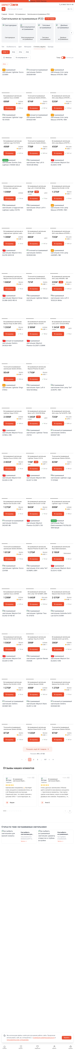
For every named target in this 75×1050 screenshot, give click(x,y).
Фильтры (9, 57)
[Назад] (26, 759)
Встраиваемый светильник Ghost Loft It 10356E (37, 232)
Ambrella (69, 642)
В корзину (9, 108)
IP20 (4, 52)
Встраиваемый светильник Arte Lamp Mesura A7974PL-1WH (61, 232)
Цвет (20, 47)
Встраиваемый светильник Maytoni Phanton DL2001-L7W (37, 547)
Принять (66, 1037)
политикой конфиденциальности (43, 1037)
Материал (27, 47)
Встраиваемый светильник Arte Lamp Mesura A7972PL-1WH (61, 97)
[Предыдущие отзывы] (65, 811)
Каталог (11, 14)
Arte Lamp (68, 101)
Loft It (45, 192)
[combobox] (40, 9)
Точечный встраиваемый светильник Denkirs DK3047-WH (61, 457)
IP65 (27, 52)
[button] (7, 64)
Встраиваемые (21, 14)
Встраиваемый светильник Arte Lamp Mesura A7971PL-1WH (61, 142)
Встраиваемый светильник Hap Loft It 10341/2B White (37, 187)
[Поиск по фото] (69, 9)
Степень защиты (40, 47)
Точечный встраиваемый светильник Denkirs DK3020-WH (37, 142)
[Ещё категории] (71, 33)
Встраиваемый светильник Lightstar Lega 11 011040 (61, 502)
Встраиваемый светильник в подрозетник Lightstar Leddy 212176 (13, 232)
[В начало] (22, 759)
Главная (4, 14)
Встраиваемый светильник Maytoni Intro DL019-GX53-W (13, 277)
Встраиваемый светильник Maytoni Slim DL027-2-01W (37, 502)
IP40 (13, 52)
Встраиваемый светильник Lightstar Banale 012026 (37, 683)
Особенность (11, 47)
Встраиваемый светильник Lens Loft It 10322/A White (61, 322)
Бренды (50, 47)
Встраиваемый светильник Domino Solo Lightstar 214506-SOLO (13, 187)
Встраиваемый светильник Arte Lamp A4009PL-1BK (61, 277)
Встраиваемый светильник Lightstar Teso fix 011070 (37, 638)
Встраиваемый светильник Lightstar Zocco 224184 (13, 593)
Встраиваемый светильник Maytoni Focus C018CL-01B (13, 457)
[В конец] (53, 759)
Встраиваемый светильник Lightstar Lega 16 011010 (13, 142)
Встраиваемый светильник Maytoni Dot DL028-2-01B (61, 683)
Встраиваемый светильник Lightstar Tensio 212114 (37, 457)
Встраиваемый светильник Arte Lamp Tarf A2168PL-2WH (37, 593)
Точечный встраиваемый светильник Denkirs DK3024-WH (13, 368)
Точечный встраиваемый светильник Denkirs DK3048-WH (61, 728)
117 (45, 759)
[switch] (63, 57)
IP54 (20, 52)
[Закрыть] (73, 1)
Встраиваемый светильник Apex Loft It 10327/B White (37, 412)
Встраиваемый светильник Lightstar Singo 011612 (13, 412)
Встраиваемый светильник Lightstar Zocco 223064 (13, 97)
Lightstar (20, 101)
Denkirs (45, 101)
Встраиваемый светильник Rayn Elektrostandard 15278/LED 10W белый (61, 548)
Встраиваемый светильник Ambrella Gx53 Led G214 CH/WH (61, 638)
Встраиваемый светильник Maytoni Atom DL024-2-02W (61, 593)
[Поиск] (71, 9)
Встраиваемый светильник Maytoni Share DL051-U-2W (37, 728)
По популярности (21, 57)
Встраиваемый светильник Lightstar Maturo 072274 (37, 322)
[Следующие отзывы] (70, 811)
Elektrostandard (67, 553)
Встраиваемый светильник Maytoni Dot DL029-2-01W (13, 683)
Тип (3, 47)
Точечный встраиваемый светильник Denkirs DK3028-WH (37, 277)
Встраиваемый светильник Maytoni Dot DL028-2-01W (61, 187)
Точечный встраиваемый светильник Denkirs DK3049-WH (37, 97)
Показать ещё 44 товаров (36, 749)
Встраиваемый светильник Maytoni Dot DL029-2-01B (13, 502)
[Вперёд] (49, 759)
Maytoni (69, 191)
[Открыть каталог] (3, 9)
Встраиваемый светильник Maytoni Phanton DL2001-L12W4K (37, 368)
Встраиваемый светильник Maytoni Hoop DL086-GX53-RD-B (13, 323)
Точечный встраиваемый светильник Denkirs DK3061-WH (13, 728)
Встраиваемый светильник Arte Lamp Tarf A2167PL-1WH (61, 412)
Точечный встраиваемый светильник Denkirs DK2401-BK (13, 548)
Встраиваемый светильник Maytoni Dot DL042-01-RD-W (13, 638)
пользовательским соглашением (18, 1040)
